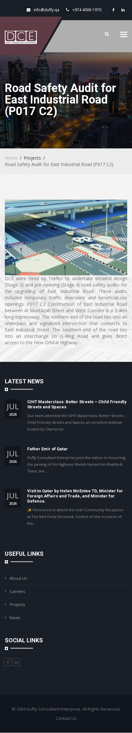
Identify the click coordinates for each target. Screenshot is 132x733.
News (15, 618)
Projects (17, 604)
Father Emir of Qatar (47, 448)
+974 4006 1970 (86, 9)
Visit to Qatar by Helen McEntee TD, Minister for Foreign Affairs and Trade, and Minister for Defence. (75, 496)
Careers (17, 591)
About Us (18, 578)
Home (11, 158)
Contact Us (66, 718)
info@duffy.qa (46, 9)
